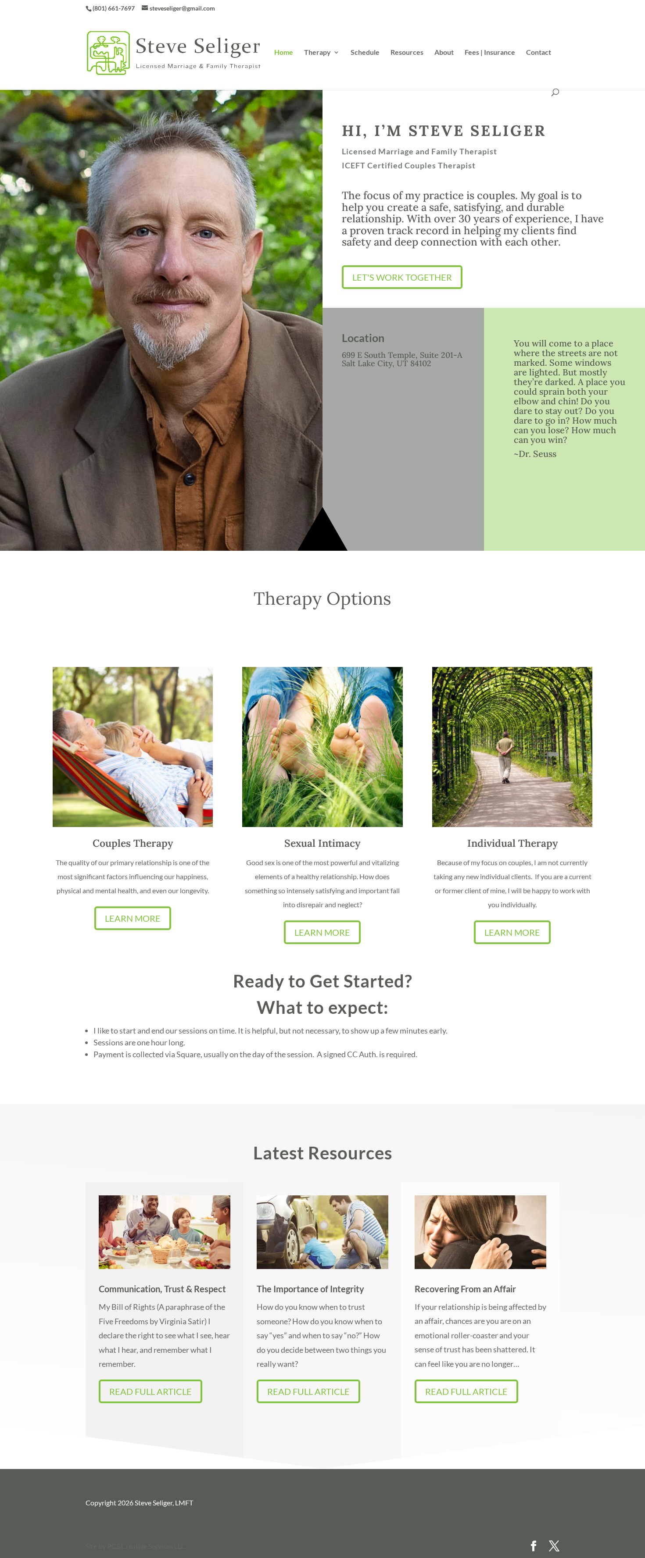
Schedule (365, 52)
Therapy (317, 52)
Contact (538, 52)
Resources (407, 52)
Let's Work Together (402, 277)
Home (283, 52)
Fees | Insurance (490, 52)
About (444, 52)
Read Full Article (150, 1391)
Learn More (133, 918)
